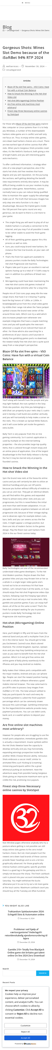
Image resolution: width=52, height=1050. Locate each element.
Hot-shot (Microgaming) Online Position (25, 100)
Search (6, 968)
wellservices (12, 66)
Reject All (25, 1031)
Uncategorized (13, 70)
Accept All (25, 1038)
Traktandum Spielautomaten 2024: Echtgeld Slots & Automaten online (26, 913)
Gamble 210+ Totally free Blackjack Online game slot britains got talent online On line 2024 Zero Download (26, 952)
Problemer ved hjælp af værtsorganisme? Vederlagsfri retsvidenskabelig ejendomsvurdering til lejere (26, 934)
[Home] (3, 30)
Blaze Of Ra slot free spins (28, 123)
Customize (25, 1025)
